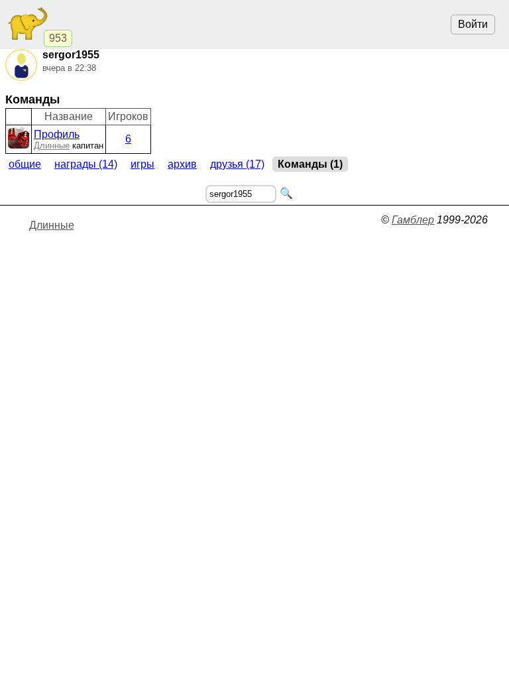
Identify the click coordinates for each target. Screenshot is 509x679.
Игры (142, 164)
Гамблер (413, 219)
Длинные (52, 146)
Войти (473, 24)
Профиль (57, 134)
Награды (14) (85, 164)
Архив (182, 164)
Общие (25, 164)
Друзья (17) (237, 164)
